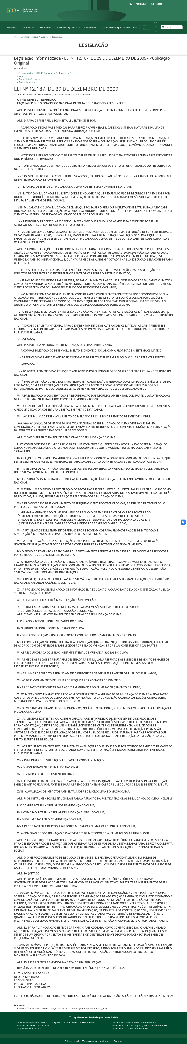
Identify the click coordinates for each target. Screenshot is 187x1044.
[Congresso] (167, 4)
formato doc (50, 73)
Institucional (28, 27)
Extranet (118, 1041)
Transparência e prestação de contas (119, 27)
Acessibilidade (141, 4)
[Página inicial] (22, 10)
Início (16, 37)
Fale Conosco (156, 4)
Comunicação (89, 27)
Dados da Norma (27, 82)
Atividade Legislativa (67, 27)
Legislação (45, 37)
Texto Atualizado (31, 73)
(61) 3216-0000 (146, 1025)
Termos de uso (89, 1041)
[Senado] (172, 4)
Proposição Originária (29, 79)
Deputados (45, 27)
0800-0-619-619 (134, 1022)
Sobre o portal (72, 1041)
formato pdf (65, 73)
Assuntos (11, 27)
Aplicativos (105, 1041)
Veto (21, 76)
